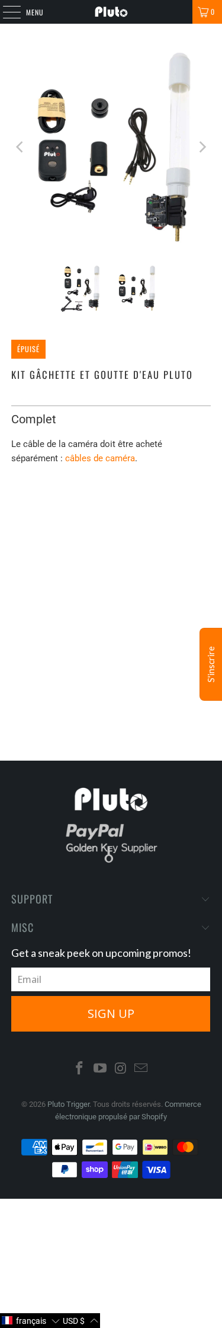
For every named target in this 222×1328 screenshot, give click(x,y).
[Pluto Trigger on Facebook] (80, 1069)
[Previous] (20, 147)
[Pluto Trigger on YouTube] (100, 1069)
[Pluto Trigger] (111, 12)
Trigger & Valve (50, 509)
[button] (30, 1320)
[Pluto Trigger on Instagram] (121, 1069)
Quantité (25, 544)
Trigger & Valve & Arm (144, 509)
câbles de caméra (100, 458)
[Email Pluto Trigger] (141, 1069)
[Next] (201, 147)
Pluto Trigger (68, 1104)
